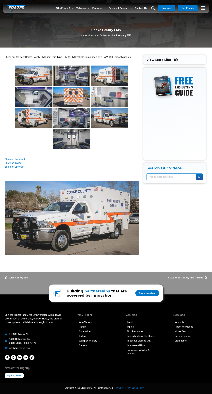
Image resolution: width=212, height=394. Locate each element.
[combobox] (171, 176)
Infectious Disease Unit (139, 340)
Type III (130, 326)
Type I (130, 322)
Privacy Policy (123, 388)
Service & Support (119, 8)
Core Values (85, 331)
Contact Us (141, 8)
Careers (83, 345)
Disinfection (181, 340)
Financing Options (184, 326)
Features (97, 8)
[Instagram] (13, 357)
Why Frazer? (63, 8)
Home (84, 35)
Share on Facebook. (15, 159)
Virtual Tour (181, 331)
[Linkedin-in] (19, 357)
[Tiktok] (31, 357)
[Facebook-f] (7, 357)
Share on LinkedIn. (15, 166)
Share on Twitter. (14, 163)
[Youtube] (25, 357)
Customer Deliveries (99, 35)
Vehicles (81, 8)
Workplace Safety (88, 340)
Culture (82, 336)
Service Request (183, 336)
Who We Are (85, 322)
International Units (136, 345)
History (82, 326)
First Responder (135, 331)
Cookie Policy (138, 388)
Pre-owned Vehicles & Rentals (138, 352)
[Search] (199, 176)
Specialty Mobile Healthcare (141, 336)
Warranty (179, 322)
